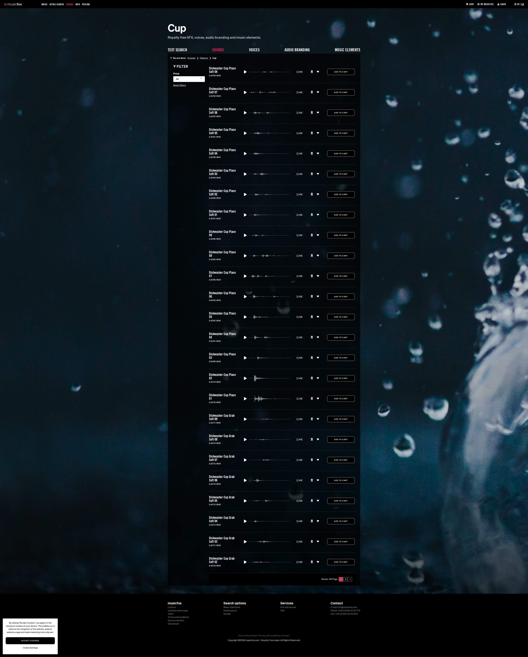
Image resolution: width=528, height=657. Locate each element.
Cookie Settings (30, 648)
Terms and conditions (178, 617)
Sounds (69, 4)
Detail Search (57, 4)
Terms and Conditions (269, 635)
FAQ (282, 610)
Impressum (173, 623)
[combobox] (189, 79)
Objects (204, 58)
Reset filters (179, 85)
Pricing (86, 4)
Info (77, 4)
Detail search (230, 610)
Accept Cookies (30, 641)
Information (251, 635)
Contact (172, 607)
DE (518, 4)
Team (170, 614)
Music (45, 4)
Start (241, 635)
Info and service (288, 607)
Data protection (176, 620)
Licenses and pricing (178, 610)
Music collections (231, 607)
